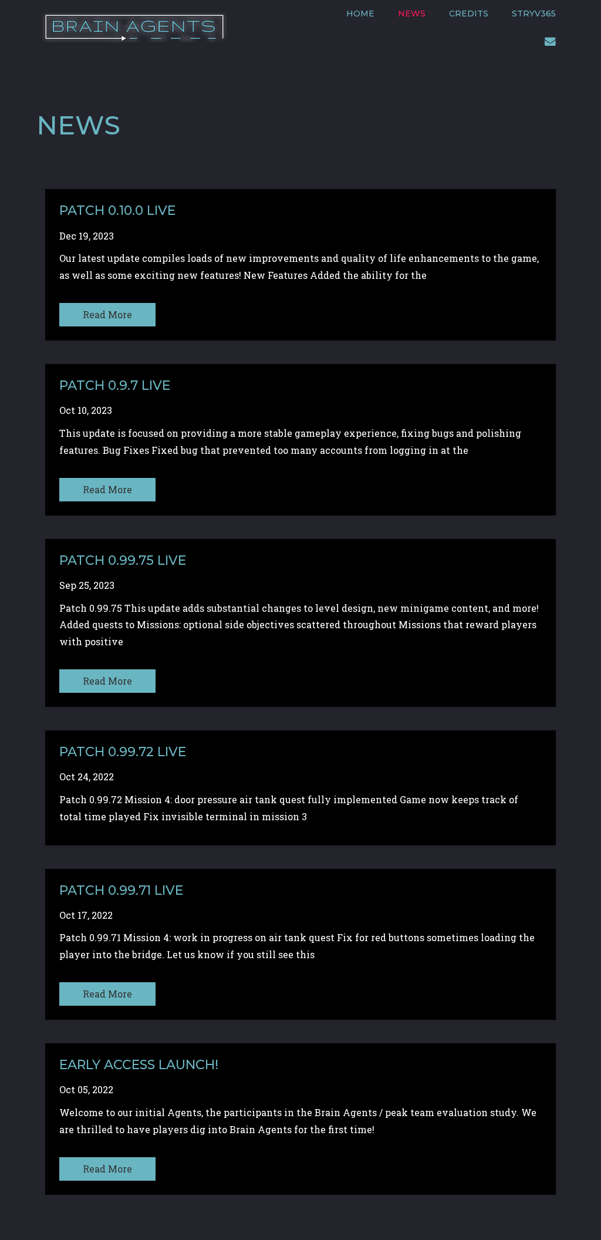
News (412, 13)
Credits (468, 13)
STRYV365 (534, 13)
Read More (107, 314)
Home (360, 13)
